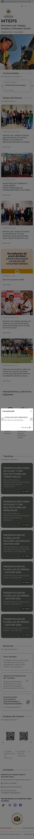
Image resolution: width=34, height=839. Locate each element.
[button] (2, 419)
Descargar (25, 427)
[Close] (31, 411)
